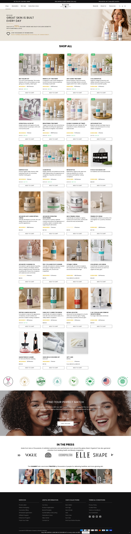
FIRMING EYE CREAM (101, 218)
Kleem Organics (33, 530)
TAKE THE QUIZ (65, 423)
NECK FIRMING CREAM (77, 218)
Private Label (22, 505)
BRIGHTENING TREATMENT (53, 127)
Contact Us (45, 520)
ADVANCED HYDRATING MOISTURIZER (53, 220)
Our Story (45, 505)
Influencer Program (24, 518)
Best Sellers (69, 505)
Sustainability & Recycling (49, 513)
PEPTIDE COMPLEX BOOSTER (29, 315)
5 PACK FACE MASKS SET (100, 170)
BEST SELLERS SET (29, 81)
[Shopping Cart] (125, 6)
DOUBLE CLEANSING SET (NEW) (77, 126)
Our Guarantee (93, 513)
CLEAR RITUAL (53, 173)
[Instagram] (90, 517)
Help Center (45, 518)
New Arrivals (69, 510)
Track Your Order (24, 520)
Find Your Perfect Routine (73, 520)
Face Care (69, 515)
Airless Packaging (24, 507)
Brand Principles (46, 510)
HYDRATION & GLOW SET (29, 126)
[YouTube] (97, 517)
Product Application (48, 507)
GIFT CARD (70, 358)
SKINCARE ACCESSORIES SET (51, 358)
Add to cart (29, 93)
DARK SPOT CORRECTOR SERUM (53, 315)
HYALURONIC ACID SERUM (100, 267)
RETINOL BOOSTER (77, 315)
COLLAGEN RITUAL (100, 81)
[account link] (122, 6)
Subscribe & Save (47, 515)
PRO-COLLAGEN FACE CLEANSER (53, 268)
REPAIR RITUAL (76, 173)
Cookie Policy (93, 507)
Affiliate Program (24, 515)
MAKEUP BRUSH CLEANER (27, 358)
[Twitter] (93, 517)
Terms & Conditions (94, 510)
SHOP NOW (85, 532)
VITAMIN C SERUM (77, 267)
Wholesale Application (25, 513)
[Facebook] (100, 517)
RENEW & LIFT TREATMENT (53, 81)
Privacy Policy (93, 505)
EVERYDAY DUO (28, 172)
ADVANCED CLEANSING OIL (29, 269)
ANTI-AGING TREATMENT (77, 81)
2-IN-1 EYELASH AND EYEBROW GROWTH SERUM (99, 314)
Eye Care (68, 518)
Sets (67, 513)
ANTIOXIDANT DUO (100, 126)
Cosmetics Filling (24, 510)
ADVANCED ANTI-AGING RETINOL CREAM (29, 219)
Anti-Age (68, 507)
